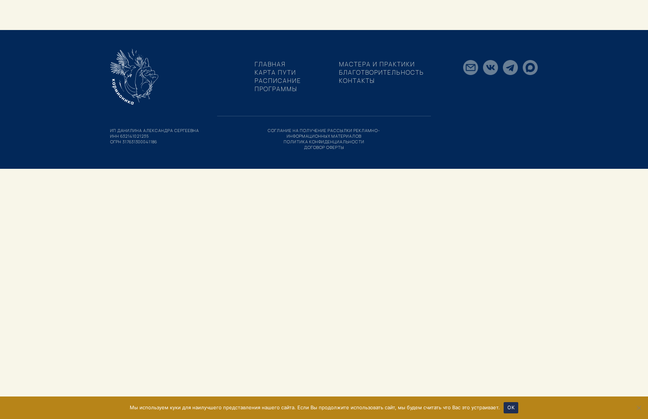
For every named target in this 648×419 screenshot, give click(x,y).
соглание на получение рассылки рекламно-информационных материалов (324, 133)
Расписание (278, 81)
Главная (270, 64)
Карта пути (275, 72)
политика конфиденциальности (324, 141)
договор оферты (324, 147)
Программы (276, 89)
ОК (510, 407)
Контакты (357, 81)
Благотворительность (381, 72)
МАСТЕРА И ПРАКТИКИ (377, 64)
